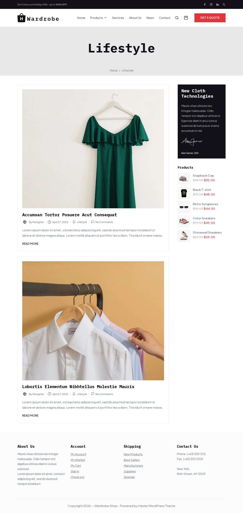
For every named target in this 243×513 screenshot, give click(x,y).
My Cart (76, 465)
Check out (77, 477)
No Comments (104, 222)
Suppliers (130, 471)
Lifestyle (82, 222)
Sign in (75, 471)
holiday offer (40, 4)
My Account (78, 454)
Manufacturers (133, 465)
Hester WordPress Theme (156, 506)
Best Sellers (132, 460)
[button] (210, 17)
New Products (133, 454)
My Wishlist (78, 460)
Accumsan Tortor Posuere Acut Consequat (69, 215)
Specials (129, 477)
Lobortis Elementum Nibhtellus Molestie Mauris (78, 386)
